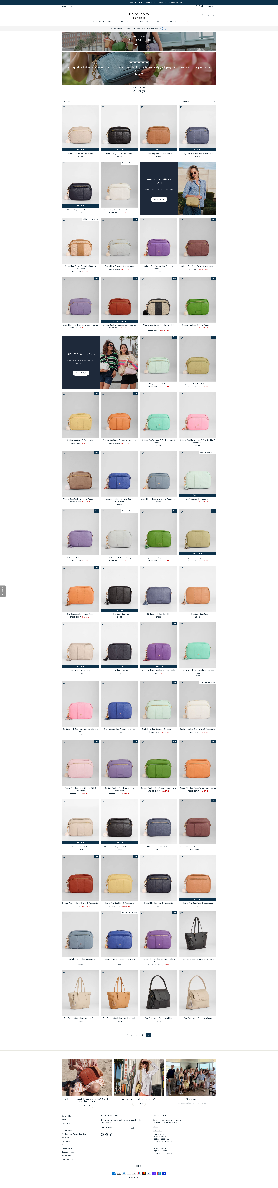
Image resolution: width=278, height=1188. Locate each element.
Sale (186, 22)
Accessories (145, 22)
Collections (141, 87)
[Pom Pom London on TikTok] (111, 1134)
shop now (139, 1104)
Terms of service (67, 1130)
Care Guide (66, 1141)
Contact (70, 6)
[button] (63, 107)
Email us (155, 1126)
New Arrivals (97, 22)
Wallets (131, 22)
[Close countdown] (274, 28)
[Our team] (191, 1077)
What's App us (157, 1130)
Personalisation (67, 1148)
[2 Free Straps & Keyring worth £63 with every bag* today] (87, 1077)
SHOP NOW (159, 199)
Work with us (66, 1145)
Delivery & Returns (68, 1116)
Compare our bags (68, 1152)
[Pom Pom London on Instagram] (102, 1134)
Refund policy (66, 1137)
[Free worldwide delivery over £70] (139, 1077)
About (64, 6)
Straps (120, 22)
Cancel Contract (67, 1159)
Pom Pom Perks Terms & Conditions (74, 1134)
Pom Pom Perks (173, 22)
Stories (158, 22)
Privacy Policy (66, 1155)
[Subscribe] (132, 1127)
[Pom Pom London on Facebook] (106, 1134)
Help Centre (66, 1123)
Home (134, 87)
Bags (110, 22)
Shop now (87, 1106)
